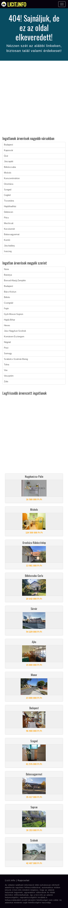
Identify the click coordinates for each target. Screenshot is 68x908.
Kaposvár (8, 150)
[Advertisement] (34, 99)
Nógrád (7, 342)
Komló (7, 240)
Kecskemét (9, 229)
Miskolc (7, 173)
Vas (6, 370)
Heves (7, 325)
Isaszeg (8, 251)
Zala (6, 381)
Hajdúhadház (10, 206)
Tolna (6, 364)
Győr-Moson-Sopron (13, 314)
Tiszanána (9, 201)
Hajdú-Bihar (9, 320)
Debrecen (8, 212)
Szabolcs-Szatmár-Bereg (16, 359)
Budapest (8, 145)
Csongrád (8, 303)
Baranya (8, 275)
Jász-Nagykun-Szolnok (15, 331)
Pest (6, 348)
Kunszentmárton (12, 178)
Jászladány (9, 246)
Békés (7, 297)
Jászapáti (8, 161)
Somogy (8, 353)
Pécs (6, 218)
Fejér (6, 308)
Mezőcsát (8, 223)
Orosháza (8, 184)
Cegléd (7, 195)
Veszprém (9, 376)
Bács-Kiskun (10, 292)
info (16, 4)
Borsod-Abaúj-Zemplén (15, 280)
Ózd (6, 156)
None (6, 269)
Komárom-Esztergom (14, 336)
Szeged (7, 190)
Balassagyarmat (11, 234)
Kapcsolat (23, 880)
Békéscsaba (10, 167)
